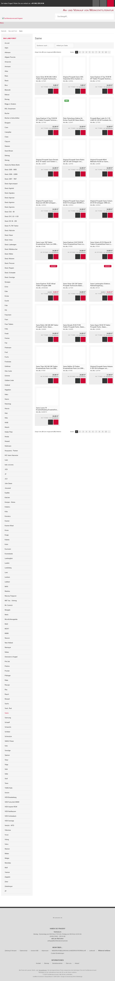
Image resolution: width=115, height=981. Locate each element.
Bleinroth (7, 90)
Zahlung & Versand (10, 950)
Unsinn (7, 793)
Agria (6, 48)
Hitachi (7, 427)
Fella (6, 329)
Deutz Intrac (9, 240)
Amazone (8, 62)
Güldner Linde (9, 380)
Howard (7, 441)
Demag (7, 160)
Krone (7, 530)
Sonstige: (8, 750)
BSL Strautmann (10, 109)
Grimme (7, 376)
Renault (7, 699)
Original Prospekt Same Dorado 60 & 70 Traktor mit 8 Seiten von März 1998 (47, 161)
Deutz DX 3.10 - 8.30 (11, 216)
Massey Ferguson (10, 596)
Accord (7, 43)
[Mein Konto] (96, 3)
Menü (2, 23)
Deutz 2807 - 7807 (11, 179)
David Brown (9, 151)
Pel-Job (7, 661)
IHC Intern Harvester (11, 455)
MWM (7, 633)
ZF (6, 891)
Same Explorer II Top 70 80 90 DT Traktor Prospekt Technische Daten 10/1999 (101, 79)
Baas (6, 76)
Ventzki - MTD (9, 825)
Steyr (6, 760)
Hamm (7, 399)
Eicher (7, 296)
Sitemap (46, 963)
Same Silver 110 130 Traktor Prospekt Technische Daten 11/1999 (72, 285)
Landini (7, 563)
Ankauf (77, 963)
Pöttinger (8, 675)
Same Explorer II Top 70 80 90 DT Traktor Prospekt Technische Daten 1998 (47, 120)
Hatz (6, 413)
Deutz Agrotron (9, 202)
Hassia (7, 408)
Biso (6, 85)
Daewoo (7, 146)
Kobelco (7, 507)
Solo (6, 746)
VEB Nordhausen (10, 811)
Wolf (6, 867)
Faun (6, 319)
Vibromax (8, 830)
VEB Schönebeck (10, 816)
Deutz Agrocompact (11, 183)
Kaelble (7, 493)
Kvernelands (9, 554)
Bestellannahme (57, 963)
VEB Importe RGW (11, 807)
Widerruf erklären (104, 950)
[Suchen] (111, 16)
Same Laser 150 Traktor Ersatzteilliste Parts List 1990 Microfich (46, 244)
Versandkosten (54, 86)
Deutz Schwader (10, 272)
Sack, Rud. (8, 708)
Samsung (8, 718)
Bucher (7, 113)
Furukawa (8, 362)
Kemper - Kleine (10, 502)
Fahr (6, 305)
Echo (6, 287)
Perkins (7, 666)
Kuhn (6, 544)
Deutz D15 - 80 (9, 212)
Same (7, 713)
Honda (7, 436)
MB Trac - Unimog (11, 600)
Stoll (6, 778)
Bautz (7, 80)
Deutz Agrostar (9, 198)
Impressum (45, 950)
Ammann (8, 66)
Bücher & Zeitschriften (12, 118)
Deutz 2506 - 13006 (11, 174)
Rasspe (7, 685)
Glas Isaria (8, 371)
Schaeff (7, 722)
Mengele (7, 610)
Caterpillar (8, 132)
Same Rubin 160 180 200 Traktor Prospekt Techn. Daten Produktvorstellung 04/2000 (47, 327)
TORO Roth (8, 788)
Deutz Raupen (9, 268)
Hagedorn (8, 390)
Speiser (7, 755)
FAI (6, 310)
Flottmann (8, 347)
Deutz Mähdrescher (11, 249)
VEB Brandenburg (10, 797)
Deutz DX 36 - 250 (11, 221)
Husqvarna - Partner (11, 451)
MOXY (7, 629)
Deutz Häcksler (10, 230)
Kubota (7, 540)
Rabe (6, 680)
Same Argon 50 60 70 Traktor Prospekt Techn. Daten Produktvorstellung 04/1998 (100, 327)
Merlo (6, 614)
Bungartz (8, 123)
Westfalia (8, 863)
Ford (6, 352)
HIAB (6, 422)
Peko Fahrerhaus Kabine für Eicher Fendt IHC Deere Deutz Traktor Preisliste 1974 (73, 120)
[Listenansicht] (112, 45)
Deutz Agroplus (10, 193)
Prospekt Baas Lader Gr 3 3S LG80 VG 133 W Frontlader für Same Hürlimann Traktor (100, 120)
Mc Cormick (9, 605)
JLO (6, 479)
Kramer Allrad (9, 525)
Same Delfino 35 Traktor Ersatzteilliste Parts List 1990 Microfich (73, 368)
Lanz (6, 572)
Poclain (7, 671)
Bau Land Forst (9, 38)
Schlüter (7, 732)
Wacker (7, 849)
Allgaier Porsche (10, 57)
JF (5, 474)
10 (106, 52)
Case (6, 127)
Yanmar (7, 872)
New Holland (9, 643)
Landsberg (8, 568)
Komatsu (8, 516)
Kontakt (38, 963)
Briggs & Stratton (10, 104)
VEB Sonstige (9, 821)
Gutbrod (7, 385)
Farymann (8, 315)
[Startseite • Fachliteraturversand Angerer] (12, 18)
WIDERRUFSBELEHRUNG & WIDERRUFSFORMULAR (69, 950)
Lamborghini (9, 558)
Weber (7, 853)
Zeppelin (7, 877)
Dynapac (7, 282)
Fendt (6, 333)
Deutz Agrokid (9, 188)
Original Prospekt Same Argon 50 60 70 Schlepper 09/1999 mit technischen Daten (74, 203)
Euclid (7, 301)
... (109, 52)
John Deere (8, 483)
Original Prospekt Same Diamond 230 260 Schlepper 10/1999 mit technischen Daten (46, 203)
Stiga (6, 764)
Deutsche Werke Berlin (12, 165)
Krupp (7, 535)
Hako (6, 394)
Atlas (6, 71)
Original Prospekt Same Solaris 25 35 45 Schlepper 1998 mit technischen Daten (101, 203)
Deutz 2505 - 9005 (11, 169)
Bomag (7, 99)
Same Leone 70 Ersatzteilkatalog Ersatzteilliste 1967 (47, 409)
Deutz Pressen (9, 263)
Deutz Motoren (9, 258)
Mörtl (6, 624)
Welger (7, 858)
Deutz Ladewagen (10, 244)
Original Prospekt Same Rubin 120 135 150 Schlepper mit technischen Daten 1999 (73, 161)
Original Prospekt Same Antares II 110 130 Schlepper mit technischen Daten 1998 (101, 368)
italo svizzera (9, 465)
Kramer (7, 521)
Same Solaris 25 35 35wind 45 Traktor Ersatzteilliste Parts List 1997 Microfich (101, 244)
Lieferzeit (92, 950)
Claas (6, 137)
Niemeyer (8, 647)
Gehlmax (8, 366)
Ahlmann (7, 52)
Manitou (7, 591)
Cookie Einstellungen (57, 953)
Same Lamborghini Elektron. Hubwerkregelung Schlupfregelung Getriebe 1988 (101, 285)
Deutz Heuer (9, 235)
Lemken (7, 577)
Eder (6, 291)
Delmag (7, 155)
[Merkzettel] (103, 3)
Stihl (6, 769)
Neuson (7, 638)
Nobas (7, 652)
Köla (6, 511)
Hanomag (8, 404)
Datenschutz (23, 950)
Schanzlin (8, 727)
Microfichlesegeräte (11, 619)
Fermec (7, 338)
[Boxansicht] (111, 45)
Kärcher (7, 497)
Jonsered (8, 488)
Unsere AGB (34, 950)
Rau (6, 689)
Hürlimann (8, 446)
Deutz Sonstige (10, 277)
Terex (6, 783)
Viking (7, 839)
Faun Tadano (9, 324)
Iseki (6, 460)
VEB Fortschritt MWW (12, 802)
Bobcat (7, 94)
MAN (6, 586)
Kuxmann (8, 549)
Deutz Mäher (9, 254)
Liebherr (7, 582)
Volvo (6, 844)
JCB (6, 469)
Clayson (7, 141)
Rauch (7, 694)
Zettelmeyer (8, 886)
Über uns (68, 963)
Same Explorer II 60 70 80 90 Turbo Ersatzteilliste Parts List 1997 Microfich (73, 244)
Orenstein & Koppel (11, 657)
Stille (6, 774)
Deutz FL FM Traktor (11, 226)
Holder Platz (9, 432)
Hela (6, 418)
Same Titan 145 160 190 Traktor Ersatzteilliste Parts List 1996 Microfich (47, 368)
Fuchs (7, 357)
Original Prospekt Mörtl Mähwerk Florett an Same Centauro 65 (99, 161)
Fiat (6, 343)
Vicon (6, 835)
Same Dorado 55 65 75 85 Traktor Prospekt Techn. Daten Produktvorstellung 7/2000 (73, 327)
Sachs (7, 703)
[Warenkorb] (110, 3)
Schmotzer (8, 736)
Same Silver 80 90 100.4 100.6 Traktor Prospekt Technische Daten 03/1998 (46, 79)
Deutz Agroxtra (9, 207)
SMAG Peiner (9, 741)
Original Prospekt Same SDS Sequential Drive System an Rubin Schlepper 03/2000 (73, 79)
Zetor (6, 882)
